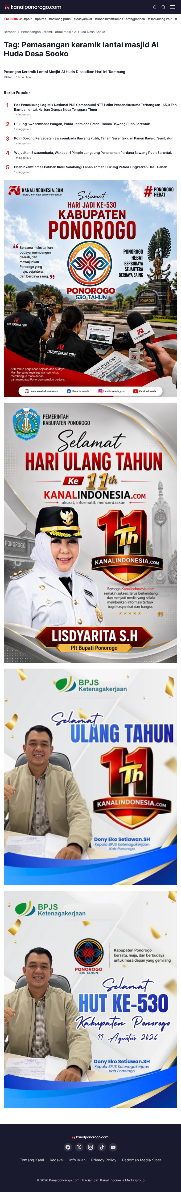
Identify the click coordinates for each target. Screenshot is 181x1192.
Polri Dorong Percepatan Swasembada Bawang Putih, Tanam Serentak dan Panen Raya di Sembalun (93, 138)
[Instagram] (90, 1147)
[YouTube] (113, 1147)
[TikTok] (102, 1147)
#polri (28, 19)
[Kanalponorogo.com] (33, 7)
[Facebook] (68, 1147)
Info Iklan (77, 1160)
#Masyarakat (83, 19)
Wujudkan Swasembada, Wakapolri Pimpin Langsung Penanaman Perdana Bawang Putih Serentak (93, 153)
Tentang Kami (32, 1160)
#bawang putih (60, 19)
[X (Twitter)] (79, 1147)
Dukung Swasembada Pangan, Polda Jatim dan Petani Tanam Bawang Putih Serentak (82, 124)
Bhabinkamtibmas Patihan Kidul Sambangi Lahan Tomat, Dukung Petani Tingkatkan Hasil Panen (90, 167)
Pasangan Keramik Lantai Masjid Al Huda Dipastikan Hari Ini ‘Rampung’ (65, 71)
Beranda (10, 32)
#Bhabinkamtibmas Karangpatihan (120, 19)
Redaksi (57, 1160)
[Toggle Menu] (172, 7)
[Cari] (163, 7)
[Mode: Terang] (154, 7)
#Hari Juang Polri (160, 19)
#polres (40, 19)
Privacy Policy (103, 1160)
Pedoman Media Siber (141, 1160)
